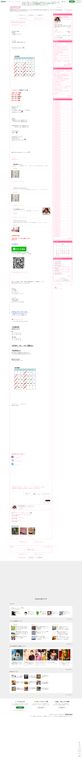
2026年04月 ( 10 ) (57, 108)
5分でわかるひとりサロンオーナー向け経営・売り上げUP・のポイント (62, 271)
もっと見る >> (14, 523)
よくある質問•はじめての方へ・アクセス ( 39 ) (62, 71)
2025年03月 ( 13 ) (57, 127)
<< (60, 244)
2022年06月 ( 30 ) (57, 178)
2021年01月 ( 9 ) (57, 204)
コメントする (31, 549)
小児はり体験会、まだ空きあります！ (18, 517)
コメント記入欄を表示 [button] (47, 546)
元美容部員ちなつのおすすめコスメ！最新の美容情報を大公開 (62, 269)
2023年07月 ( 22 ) (57, 158)
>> (65, 244)
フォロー (21, 508)
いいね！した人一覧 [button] (46, 496)
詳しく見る (41, 707)
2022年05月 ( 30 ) (57, 179)
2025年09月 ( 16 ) (57, 118)
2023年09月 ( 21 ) (57, 155)
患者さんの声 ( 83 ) (57, 84)
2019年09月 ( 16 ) (57, 228)
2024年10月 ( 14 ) (57, 135)
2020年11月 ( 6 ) (57, 207)
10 (58, 250)
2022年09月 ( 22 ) (57, 173)
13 (64, 250)
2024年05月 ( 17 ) (57, 143)
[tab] (16, 607)
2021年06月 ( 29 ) (57, 196)
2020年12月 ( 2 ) (57, 205)
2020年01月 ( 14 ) (57, 222)
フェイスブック (18, 457)
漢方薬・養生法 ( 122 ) (58, 89)
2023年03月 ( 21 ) (57, 164)
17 (58, 251)
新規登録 (72, 1)
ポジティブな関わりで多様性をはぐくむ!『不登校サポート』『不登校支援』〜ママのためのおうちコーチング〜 (62, 266)
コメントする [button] (37, 494)
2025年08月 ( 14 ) (57, 120)
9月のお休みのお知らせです (16, 520)
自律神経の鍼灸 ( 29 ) (58, 81)
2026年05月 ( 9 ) (57, 106)
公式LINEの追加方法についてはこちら (19, 272)
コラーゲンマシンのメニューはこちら (19, 217)
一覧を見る (69, 63)
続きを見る (69, 27)
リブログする (46, 493)
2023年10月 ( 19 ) (57, 153)
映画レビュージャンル (16, 607)
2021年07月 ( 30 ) (57, 195)
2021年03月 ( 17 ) (57, 201)
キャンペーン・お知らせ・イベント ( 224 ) (61, 90)
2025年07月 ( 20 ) (57, 121)
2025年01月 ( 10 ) (57, 130)
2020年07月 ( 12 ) (57, 213)
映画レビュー (34, 624)
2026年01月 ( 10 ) (57, 112)
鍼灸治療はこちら (15, 159)
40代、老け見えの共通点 (58, 51)
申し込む (62, 707)
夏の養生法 (56, 54)
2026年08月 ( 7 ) (57, 101)
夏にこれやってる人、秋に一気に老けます (61, 49)
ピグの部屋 (68, 19)
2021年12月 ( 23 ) (57, 187)
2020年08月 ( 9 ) (57, 211)
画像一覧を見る (68, 65)
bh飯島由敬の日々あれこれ (59, 263)
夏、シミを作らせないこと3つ (59, 48)
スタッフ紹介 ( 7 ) (57, 72)
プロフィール (63, 19)
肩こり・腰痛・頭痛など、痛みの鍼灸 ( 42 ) (62, 78)
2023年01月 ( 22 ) (57, 167)
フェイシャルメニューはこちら (18, 181)
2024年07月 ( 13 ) (57, 140)
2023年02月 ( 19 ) (57, 166)
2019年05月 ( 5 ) (57, 234)
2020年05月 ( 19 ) (57, 216)
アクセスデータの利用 (53, 716)
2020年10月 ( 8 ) (57, 208)
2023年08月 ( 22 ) (57, 156)
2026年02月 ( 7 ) (57, 111)
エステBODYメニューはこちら (18, 205)
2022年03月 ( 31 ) (57, 182)
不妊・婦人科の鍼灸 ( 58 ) (58, 77)
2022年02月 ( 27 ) (57, 184)
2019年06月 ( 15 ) (57, 233)
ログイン (78, 1)
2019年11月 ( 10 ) (57, 225)
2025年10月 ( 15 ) (57, 117)
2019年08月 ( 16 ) (57, 230)
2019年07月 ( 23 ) (57, 231)
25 (60, 253)
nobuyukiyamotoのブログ (59, 274)
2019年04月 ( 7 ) (57, 236)
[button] (79, 755)
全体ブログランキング (57, 31)
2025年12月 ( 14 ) (57, 114)
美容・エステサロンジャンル (59, 32)
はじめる (20, 707)
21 (66, 251)
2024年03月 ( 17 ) (57, 146)
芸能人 (22, 607)
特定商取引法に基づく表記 (63, 716)
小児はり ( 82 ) (57, 83)
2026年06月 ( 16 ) (57, 104)
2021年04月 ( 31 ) (57, 199)
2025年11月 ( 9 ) (57, 115)
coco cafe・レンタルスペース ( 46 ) (60, 87)
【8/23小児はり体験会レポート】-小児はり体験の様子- (21, 514)
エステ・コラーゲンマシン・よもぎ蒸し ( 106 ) (62, 86)
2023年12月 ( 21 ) (57, 150)
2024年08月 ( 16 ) (57, 138)
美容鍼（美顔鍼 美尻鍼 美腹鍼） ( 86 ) (61, 75)
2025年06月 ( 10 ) (57, 123)
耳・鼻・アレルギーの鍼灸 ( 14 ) (60, 80)
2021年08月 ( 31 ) (57, 193)
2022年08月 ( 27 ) (57, 175)
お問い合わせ (40, 716)
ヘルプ (71, 716)
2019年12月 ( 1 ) (57, 224)
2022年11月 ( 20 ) (57, 170)
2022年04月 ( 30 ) (57, 181)
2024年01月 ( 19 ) (57, 149)
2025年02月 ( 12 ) (57, 129)
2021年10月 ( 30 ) (57, 190)
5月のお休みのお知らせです (18, 22)
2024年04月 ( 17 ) (57, 144)
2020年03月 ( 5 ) (57, 219)
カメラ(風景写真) (14, 624)
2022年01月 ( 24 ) (57, 185)
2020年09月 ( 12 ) (57, 210)
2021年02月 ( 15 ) (57, 202)
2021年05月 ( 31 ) (57, 198)
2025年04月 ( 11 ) (57, 126)
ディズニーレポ (55, 624)
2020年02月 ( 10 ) (57, 221)
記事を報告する (47, 502)
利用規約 (45, 716)
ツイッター (17, 464)
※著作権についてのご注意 (58, 288)
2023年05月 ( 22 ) (57, 161)
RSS (56, 287)
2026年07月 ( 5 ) (57, 103)
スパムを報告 (33, 716)
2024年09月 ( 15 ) (57, 137)
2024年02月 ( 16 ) (57, 147)
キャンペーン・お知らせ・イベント (21, 25)
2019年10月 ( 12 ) (57, 227)
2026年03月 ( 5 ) (57, 109)
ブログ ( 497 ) (56, 92)
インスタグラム (19, 461)
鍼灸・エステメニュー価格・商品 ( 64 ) (61, 74)
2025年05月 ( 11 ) (57, 124)
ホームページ (18, 319)
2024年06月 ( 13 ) (57, 141)
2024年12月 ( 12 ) (57, 132)
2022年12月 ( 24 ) (57, 169)
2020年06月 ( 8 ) (57, 214)
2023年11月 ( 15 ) (57, 152)
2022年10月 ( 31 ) (57, 172)
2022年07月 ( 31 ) (57, 176)
